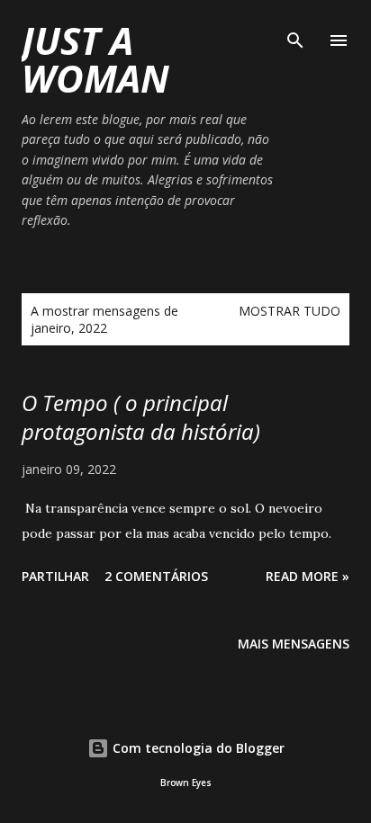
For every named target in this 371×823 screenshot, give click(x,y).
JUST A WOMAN (95, 58)
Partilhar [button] (55, 576)
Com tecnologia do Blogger (197, 747)
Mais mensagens (293, 643)
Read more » (307, 576)
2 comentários (156, 576)
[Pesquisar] (295, 32)
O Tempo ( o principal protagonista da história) (141, 417)
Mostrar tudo (289, 310)
